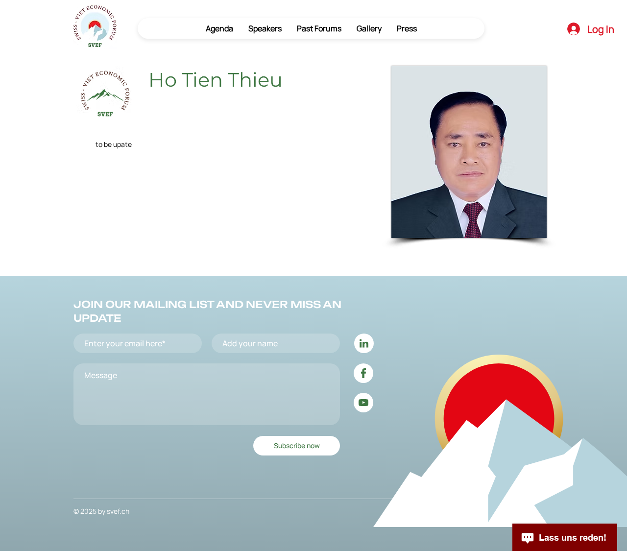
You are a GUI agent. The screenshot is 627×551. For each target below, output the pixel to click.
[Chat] (364, 343)
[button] (319, 28)
